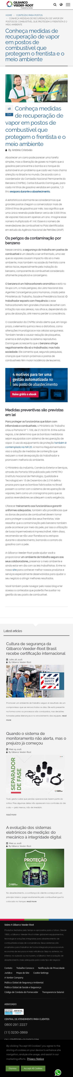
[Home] (20, 5)
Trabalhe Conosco (25, 968)
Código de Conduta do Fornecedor (21, 992)
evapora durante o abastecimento (30, 191)
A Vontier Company (13, 977)
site (15, 570)
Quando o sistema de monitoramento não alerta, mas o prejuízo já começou (36, 738)
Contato (8, 968)
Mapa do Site (22, 973)
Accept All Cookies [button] (33, 1068)
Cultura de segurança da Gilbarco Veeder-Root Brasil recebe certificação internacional (35, 648)
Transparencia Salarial (53, 992)
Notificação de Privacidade (51, 968)
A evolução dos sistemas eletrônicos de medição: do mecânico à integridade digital (33, 832)
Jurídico (8, 973)
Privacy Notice (35, 1058)
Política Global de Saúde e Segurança (22, 987)
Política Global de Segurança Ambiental (23, 982)
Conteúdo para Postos (29, 15)
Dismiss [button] (12, 1068)
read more (11, 814)
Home (9, 15)
